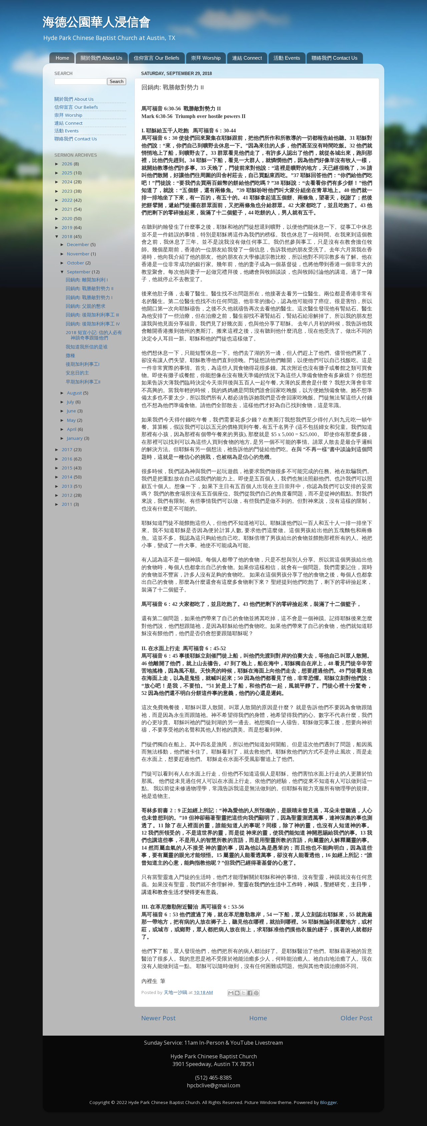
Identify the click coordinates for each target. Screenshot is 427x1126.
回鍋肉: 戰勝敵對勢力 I (89, 297)
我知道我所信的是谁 (87, 347)
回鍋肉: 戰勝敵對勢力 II (89, 288)
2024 (68, 182)
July (71, 402)
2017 (68, 449)
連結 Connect (247, 58)
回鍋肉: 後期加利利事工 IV (93, 324)
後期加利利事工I (82, 364)
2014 (68, 477)
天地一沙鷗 (176, 992)
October (76, 263)
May (72, 420)
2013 (68, 486)
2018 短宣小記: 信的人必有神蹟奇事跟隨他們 (94, 335)
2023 (68, 191)
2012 (68, 495)
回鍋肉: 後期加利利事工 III (92, 315)
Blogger (328, 1102)
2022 (68, 200)
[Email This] (231, 993)
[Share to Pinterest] (256, 993)
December (78, 244)
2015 (68, 468)
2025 (68, 173)
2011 (68, 504)
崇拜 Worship (206, 58)
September (79, 272)
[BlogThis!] (237, 993)
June (72, 411)
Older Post (357, 1018)
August (75, 393)
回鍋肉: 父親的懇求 (85, 306)
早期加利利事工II (83, 382)
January (75, 438)
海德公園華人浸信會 (97, 21)
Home (62, 58)
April (72, 429)
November (79, 254)
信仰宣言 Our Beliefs (156, 58)
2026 (68, 164)
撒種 (70, 355)
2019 (68, 227)
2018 (68, 236)
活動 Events (287, 58)
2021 (68, 209)
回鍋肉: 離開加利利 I (87, 280)
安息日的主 (77, 373)
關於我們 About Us (101, 58)
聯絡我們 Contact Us (335, 58)
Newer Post (158, 1018)
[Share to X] (243, 993)
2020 (68, 218)
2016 (68, 459)
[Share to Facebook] (250, 993)
